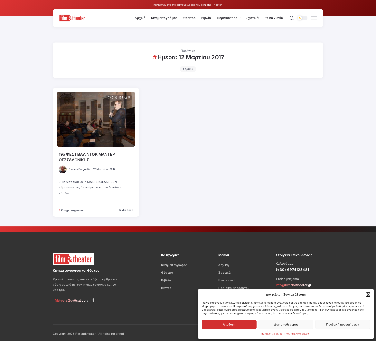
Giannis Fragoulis (79, 169)
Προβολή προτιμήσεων (342, 324)
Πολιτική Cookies (272, 333)
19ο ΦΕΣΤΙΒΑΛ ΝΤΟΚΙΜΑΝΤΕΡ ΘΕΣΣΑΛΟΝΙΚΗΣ (87, 157)
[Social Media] (93, 300)
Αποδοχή (229, 324)
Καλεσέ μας (285, 263)
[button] (368, 295)
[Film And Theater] (73, 18)
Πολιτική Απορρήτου (297, 333)
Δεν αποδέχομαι (286, 324)
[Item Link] (96, 119)
